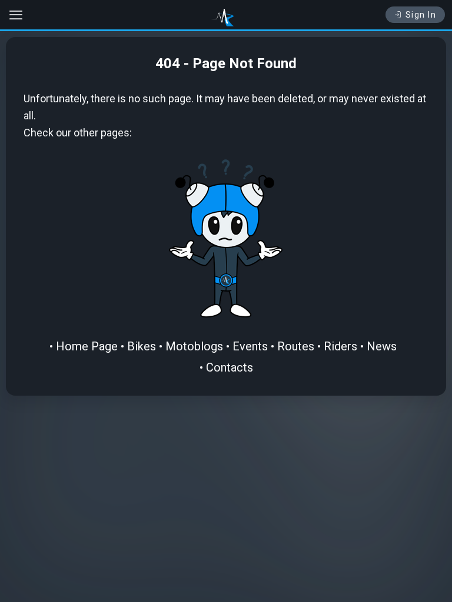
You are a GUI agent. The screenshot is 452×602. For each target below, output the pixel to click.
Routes (295, 346)
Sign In (421, 14)
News (382, 346)
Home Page (87, 346)
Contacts (229, 367)
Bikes (141, 346)
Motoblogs (194, 346)
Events (250, 346)
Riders (340, 346)
